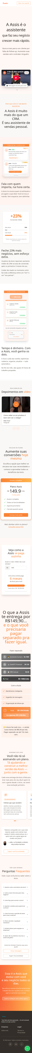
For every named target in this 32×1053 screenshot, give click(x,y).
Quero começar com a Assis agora (16, 999)
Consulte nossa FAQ (16, 527)
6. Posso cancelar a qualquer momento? (11, 922)
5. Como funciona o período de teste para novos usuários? (14, 914)
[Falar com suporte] (27, 1049)
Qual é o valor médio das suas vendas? (15, 563)
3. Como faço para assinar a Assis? (13, 900)
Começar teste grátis (16, 515)
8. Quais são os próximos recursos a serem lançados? (14, 936)
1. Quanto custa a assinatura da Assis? (14, 887)
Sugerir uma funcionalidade (16, 851)
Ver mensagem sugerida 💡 (15, 171)
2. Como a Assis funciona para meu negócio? (13, 893)
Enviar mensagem (16, 951)
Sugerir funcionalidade (16, 956)
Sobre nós (4, 1030)
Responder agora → (13, 157)
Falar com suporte (23, 3)
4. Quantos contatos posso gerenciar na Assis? (14, 907)
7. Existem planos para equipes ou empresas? (13, 929)
